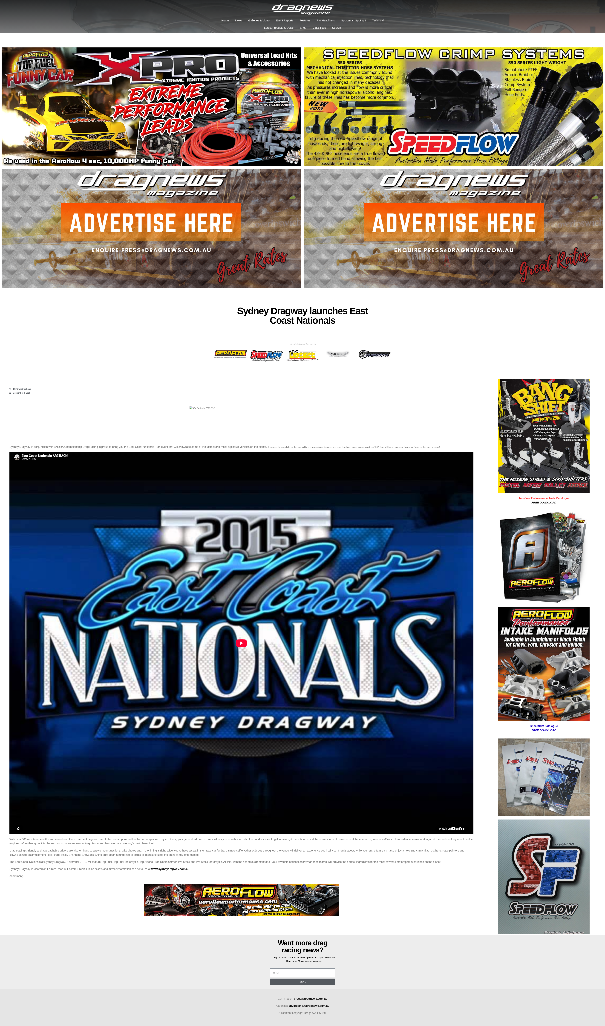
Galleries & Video (258, 20)
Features (305, 20)
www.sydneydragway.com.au (170, 869)
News (238, 20)
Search (336, 27)
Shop (303, 27)
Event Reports (284, 20)
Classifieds (319, 27)
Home (225, 20)
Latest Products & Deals (279, 27)
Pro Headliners (326, 20)
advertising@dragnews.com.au (309, 1005)
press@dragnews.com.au (310, 998)
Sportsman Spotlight (353, 20)
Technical (378, 20)
